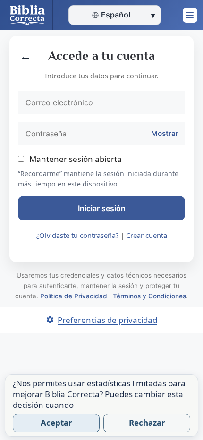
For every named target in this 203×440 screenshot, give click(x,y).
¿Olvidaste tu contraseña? (78, 235)
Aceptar (56, 422)
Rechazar (147, 422)
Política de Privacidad (73, 296)
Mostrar (164, 133)
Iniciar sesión (102, 208)
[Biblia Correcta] (26, 15)
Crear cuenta (146, 235)
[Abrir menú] (190, 15)
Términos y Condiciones (149, 296)
